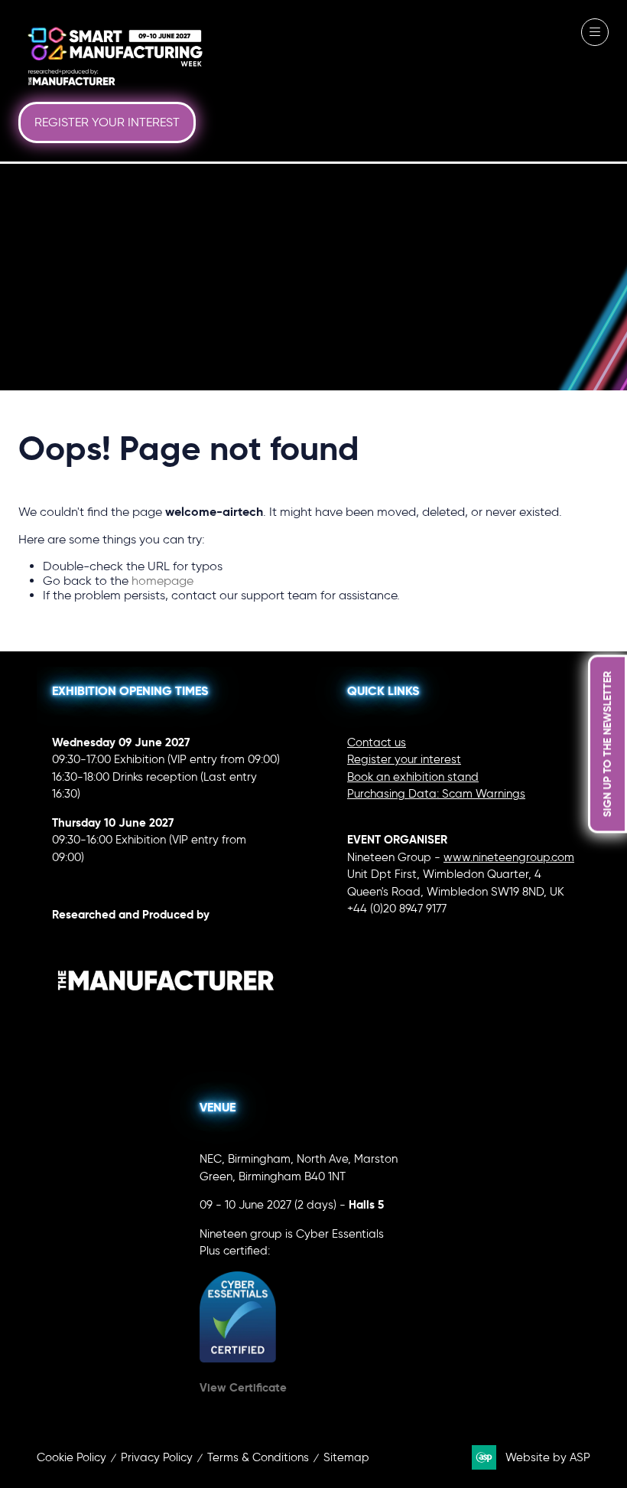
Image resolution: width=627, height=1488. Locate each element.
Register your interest (404, 759)
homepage (162, 580)
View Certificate (243, 1387)
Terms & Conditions (258, 1457)
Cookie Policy (71, 1457)
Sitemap (346, 1457)
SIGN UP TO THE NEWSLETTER (607, 744)
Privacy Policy (157, 1457)
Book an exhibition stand (413, 777)
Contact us (376, 742)
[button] (107, 122)
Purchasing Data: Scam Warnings (436, 794)
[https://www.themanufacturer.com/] (166, 1023)
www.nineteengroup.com (508, 857)
